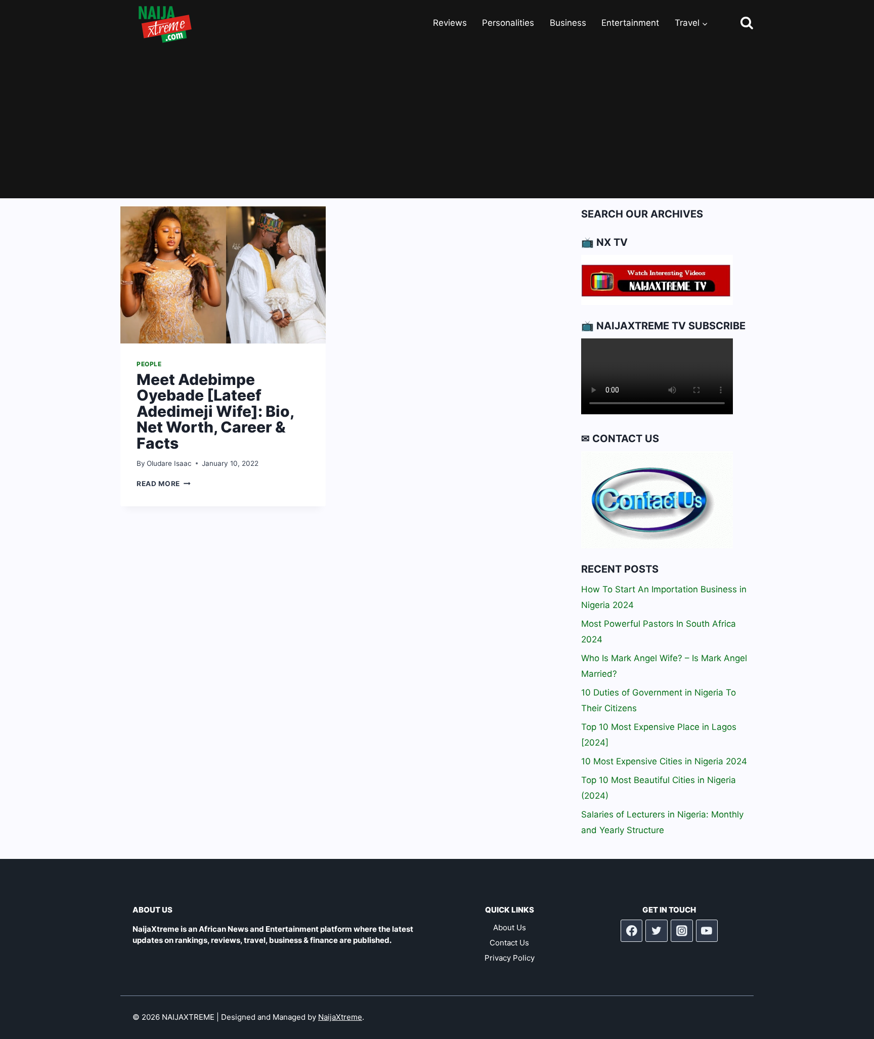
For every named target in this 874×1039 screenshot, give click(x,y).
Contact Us (509, 942)
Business (568, 23)
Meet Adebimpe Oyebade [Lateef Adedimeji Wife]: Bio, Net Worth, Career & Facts (215, 411)
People (149, 364)
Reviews (450, 23)
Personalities (508, 23)
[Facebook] (632, 931)
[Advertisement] (437, 122)
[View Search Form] (738, 23)
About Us (509, 927)
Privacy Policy (510, 958)
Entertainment (630, 23)
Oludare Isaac (169, 463)
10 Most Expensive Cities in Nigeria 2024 (664, 761)
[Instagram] (682, 931)
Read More (164, 484)
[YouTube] (707, 931)
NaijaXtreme (340, 1017)
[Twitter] (656, 931)
